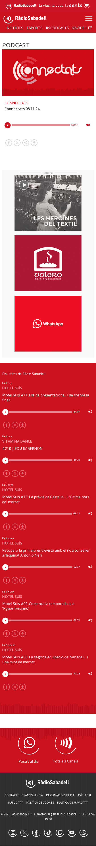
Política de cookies (40, 802)
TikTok (48, 833)
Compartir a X (17, 142)
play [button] (7, 125)
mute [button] (88, 125)
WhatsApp (83, 833)
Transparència (32, 795)
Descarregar (34, 142)
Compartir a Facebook (8, 142)
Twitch (60, 833)
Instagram (12, 833)
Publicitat (15, 802)
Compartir (25, 142)
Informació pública (60, 795)
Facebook (36, 833)
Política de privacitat (72, 802)
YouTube (71, 833)
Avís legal (85, 795)
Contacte (12, 795)
